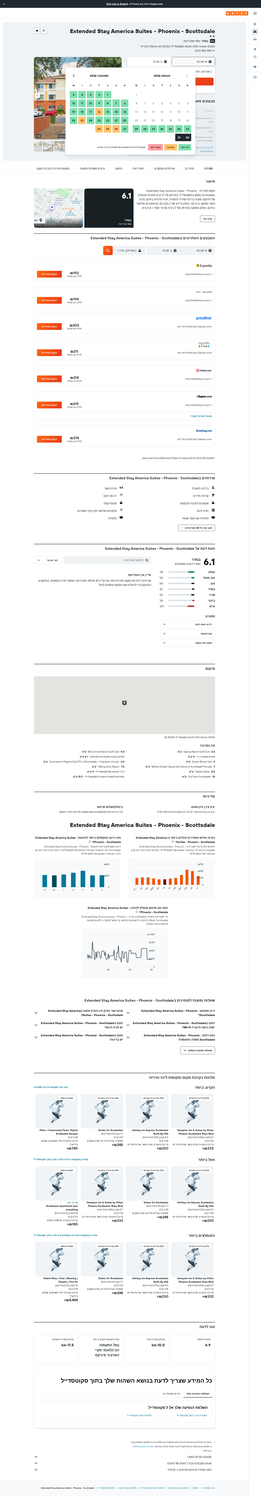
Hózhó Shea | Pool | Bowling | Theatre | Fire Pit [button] (60, 1280)
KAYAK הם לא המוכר (199, 1457)
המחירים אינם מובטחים (143, 1446)
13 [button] (153, 112)
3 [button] (179, 103)
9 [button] (187, 112)
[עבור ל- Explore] (255, 49)
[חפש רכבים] (255, 39)
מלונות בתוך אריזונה (127, 1488)
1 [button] (136, 94)
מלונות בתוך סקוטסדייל (139, 1415)
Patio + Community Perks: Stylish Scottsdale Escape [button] (59, 1132)
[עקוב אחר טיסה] (255, 56)
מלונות (195, 1488)
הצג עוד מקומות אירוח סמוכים (51, 1087)
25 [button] (170, 129)
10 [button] (179, 112)
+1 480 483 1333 (205, 50)
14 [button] (145, 112)
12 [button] (162, 112)
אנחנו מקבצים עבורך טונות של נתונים (189, 1463)
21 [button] (145, 120)
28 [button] (144, 129)
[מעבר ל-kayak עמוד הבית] (237, 13)
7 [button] (145, 103)
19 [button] (162, 120)
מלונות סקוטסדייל (106, 1488)
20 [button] (153, 120)
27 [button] (153, 129)
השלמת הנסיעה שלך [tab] (197, 1393)
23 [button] (187, 129)
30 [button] (187, 137)
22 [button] (136, 120)
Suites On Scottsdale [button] (110, 1130)
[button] (4, 4)
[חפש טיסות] (255, 24)
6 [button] (153, 103)
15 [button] (136, 112)
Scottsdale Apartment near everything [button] (62, 1207)
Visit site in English (117, 4)
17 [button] (179, 120)
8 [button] (136, 103)
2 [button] (187, 103)
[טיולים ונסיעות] (255, 67)
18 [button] (170, 120)
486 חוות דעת (192, 41)
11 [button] (170, 112)
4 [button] (170, 103)
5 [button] (162, 103)
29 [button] (136, 129)
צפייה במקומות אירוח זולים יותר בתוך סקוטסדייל (61, 1159)
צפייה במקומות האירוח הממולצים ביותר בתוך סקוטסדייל (65, 1235)
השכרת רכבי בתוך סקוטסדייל (192, 1415)
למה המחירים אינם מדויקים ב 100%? (189, 1469)
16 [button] (187, 120)
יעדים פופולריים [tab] (172, 1393)
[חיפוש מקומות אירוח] (255, 31)
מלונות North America (178, 1488)
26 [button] (162, 129)
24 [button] (179, 129)
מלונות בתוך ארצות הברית (152, 1488)
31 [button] (179, 137)
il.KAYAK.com (209, 1488)
